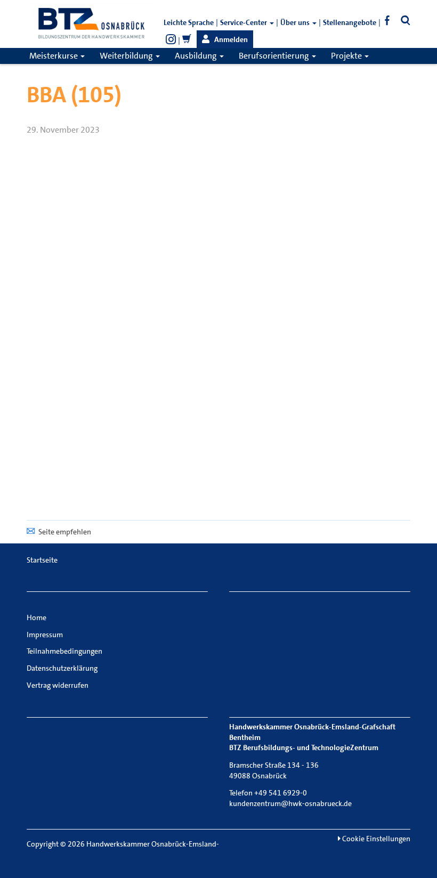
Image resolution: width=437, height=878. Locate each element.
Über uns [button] (295, 22)
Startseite (42, 560)
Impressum (45, 634)
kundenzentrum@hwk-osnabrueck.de (290, 803)
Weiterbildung (127, 55)
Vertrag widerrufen (57, 685)
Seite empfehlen (64, 531)
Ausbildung (196, 55)
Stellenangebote (349, 22)
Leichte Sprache (189, 22)
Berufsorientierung (275, 55)
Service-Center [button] (244, 22)
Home (36, 617)
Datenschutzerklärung (62, 668)
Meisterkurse (54, 55)
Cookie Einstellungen (375, 838)
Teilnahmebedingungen (64, 651)
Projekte (347, 55)
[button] (225, 39)
